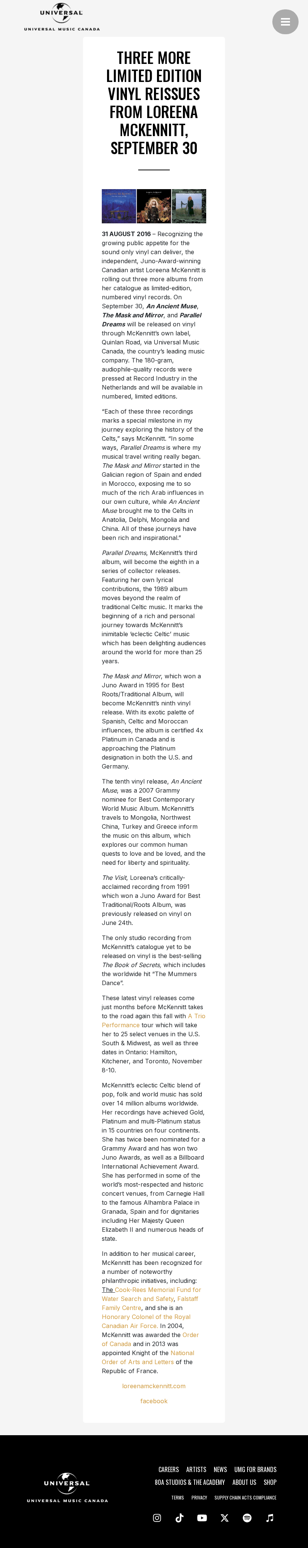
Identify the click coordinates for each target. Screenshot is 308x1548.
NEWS (220, 1469)
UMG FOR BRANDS (255, 1469)
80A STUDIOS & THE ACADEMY (190, 1482)
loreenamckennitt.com (154, 1386)
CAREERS (169, 1469)
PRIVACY (199, 1497)
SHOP (270, 1482)
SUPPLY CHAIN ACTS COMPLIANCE (245, 1497)
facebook (154, 1401)
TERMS (177, 1497)
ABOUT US (244, 1482)
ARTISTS (196, 1469)
